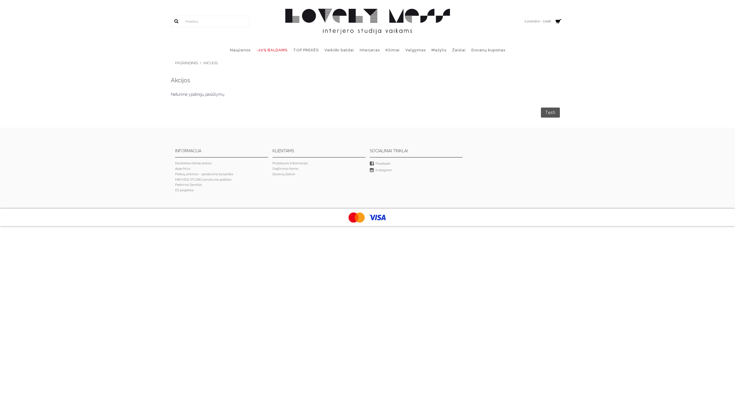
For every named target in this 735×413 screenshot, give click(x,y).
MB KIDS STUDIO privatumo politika (203, 180)
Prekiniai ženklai (188, 185)
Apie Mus (182, 169)
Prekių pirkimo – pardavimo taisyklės (204, 174)
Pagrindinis (186, 63)
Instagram (384, 170)
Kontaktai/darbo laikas (193, 163)
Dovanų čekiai (283, 174)
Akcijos (210, 63)
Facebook (383, 164)
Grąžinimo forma (285, 169)
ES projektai (184, 190)
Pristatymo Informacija (290, 163)
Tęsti (550, 112)
